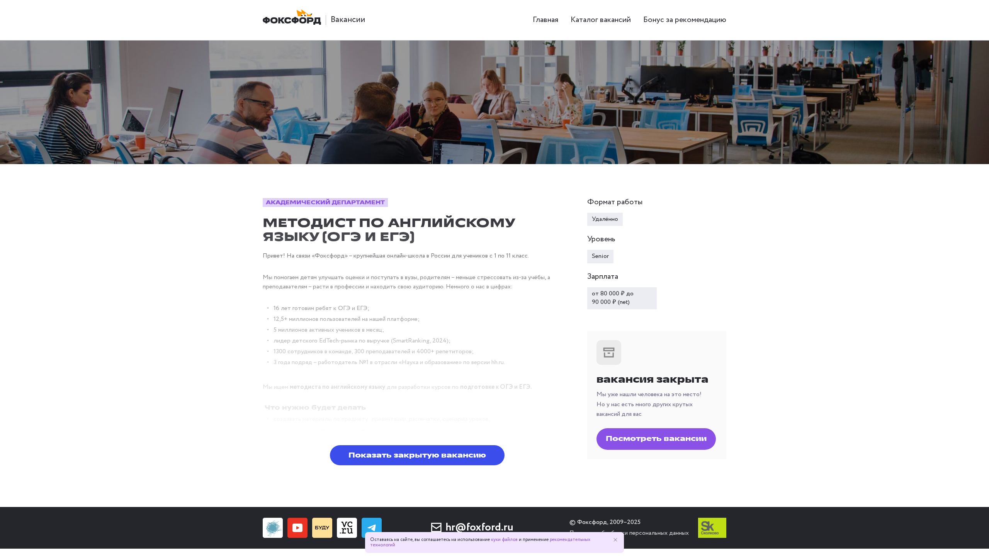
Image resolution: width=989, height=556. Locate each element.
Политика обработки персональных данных (629, 533)
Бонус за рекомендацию (684, 19)
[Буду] (322, 528)
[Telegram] (372, 528)
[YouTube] (297, 528)
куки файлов (504, 539)
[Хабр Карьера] (273, 528)
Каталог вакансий (601, 19)
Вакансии (348, 20)
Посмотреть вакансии (656, 438)
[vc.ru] (347, 528)
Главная (545, 19)
